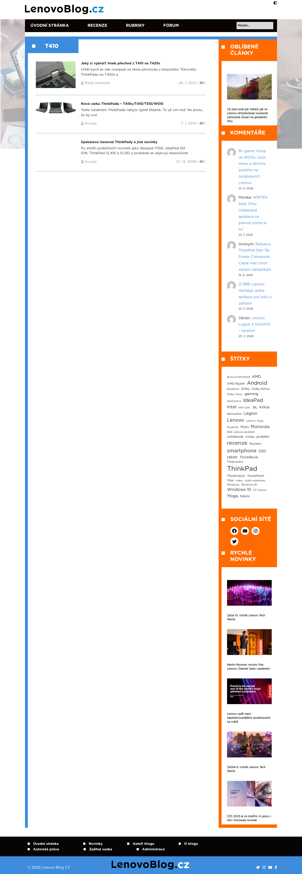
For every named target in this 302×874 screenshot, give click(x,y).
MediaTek (233, 427)
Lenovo (235, 420)
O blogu (191, 843)
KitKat (264, 407)
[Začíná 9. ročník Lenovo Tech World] (249, 744)
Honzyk (90, 123)
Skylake (255, 443)
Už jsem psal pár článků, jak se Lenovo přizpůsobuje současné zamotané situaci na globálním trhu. (247, 115)
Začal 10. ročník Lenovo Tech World (246, 617)
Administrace (153, 849)
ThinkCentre (235, 462)
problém (263, 436)
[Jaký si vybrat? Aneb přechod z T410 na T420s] (56, 74)
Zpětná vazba (100, 849)
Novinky (96, 843)
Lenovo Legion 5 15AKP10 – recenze (254, 324)
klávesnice (234, 414)
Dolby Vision (235, 394)
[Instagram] (264, 867)
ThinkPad (242, 469)
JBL (254, 407)
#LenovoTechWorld (238, 377)
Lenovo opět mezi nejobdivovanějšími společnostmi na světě (248, 718)
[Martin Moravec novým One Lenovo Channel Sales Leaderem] (249, 642)
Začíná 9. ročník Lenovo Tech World (246, 769)
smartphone (241, 450)
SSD (262, 451)
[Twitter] (258, 867)
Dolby (245, 388)
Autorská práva (46, 849)
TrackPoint (255, 476)
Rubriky (135, 26)
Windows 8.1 (249, 485)
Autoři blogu (143, 843)
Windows (233, 485)
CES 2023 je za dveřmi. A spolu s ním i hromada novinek (249, 818)
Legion (250, 413)
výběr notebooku (255, 480)
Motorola (260, 427)
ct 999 (244, 284)
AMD (256, 376)
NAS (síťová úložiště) (241, 432)
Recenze (97, 26)
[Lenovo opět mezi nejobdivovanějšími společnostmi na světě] (249, 691)
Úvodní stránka (50, 26)
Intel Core (244, 407)
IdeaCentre (234, 401)
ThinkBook (249, 457)
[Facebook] (276, 867)
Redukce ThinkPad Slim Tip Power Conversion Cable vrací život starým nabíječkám (255, 256)
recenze (237, 443)
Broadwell (233, 389)
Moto (245, 427)
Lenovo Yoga (254, 421)
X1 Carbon (260, 490)
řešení (245, 496)
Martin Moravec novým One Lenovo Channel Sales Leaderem (248, 666)
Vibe (230, 480)
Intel (231, 407)
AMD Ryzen (236, 383)
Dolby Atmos (261, 389)
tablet (232, 457)
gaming (251, 394)
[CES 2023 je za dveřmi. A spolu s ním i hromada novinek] (249, 794)
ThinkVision (236, 476)
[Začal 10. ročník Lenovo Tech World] (249, 593)
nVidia (249, 436)
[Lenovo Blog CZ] (65, 9)
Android (257, 383)
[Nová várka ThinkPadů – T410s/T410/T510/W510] (56, 107)
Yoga (232, 496)
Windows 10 (239, 490)
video (239, 480)
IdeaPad (253, 400)
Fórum (171, 26)
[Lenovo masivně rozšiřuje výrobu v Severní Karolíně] (249, 87)
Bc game (246, 151)
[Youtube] (270, 867)
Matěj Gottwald (97, 83)
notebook (235, 436)
